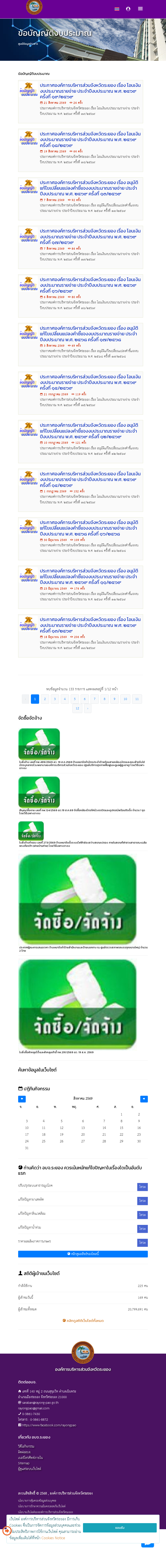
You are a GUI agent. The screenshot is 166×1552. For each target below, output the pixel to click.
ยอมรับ (119, 1528)
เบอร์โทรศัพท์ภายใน (30, 1458)
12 (77, 708)
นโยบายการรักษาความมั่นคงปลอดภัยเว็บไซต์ (41, 1506)
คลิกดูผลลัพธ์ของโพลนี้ (84, 1254)
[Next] (144, 1099)
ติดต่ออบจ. (24, 1452)
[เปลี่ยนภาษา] (7, 1532)
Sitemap (24, 1463)
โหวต (142, 1187)
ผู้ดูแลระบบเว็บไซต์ (29, 1469)
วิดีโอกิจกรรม (26, 1447)
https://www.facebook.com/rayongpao (49, 1425)
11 (137, 699)
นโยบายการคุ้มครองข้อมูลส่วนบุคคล (37, 1501)
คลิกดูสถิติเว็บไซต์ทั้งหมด (85, 1320)
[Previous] (22, 1099)
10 (125, 699)
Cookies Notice (53, 1538)
